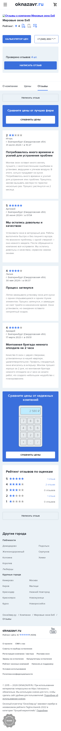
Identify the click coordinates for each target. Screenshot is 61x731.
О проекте (7, 643)
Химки (42, 557)
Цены (27, 86)
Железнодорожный (13, 551)
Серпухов (44, 551)
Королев (7, 563)
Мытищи (33, 586)
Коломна (7, 557)
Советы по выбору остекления (17, 649)
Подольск (44, 545)
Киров (6, 586)
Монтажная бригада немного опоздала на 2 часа (27, 346)
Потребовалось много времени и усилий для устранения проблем (30, 153)
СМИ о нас (20, 643)
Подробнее (42, 710)
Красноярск (9, 597)
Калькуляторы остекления (39, 659)
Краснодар (8, 592)
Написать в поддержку (42, 664)
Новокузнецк (36, 597)
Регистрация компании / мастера (18, 654)
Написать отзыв (31, 65)
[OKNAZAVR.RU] (29, 5)
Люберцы (8, 569)
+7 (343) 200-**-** (46, 39)
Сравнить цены (30, 119)
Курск (6, 603)
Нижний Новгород (39, 592)
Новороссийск (37, 603)
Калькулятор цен (16, 39)
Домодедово (10, 545)
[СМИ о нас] (9, 726)
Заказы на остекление (13, 659)
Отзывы (43, 86)
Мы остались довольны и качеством (24, 224)
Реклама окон (43, 654)
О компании (10, 86)
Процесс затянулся (19, 288)
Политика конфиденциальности (18, 674)
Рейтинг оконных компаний (16, 664)
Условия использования (14, 669)
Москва (33, 580)
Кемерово (8, 580)
